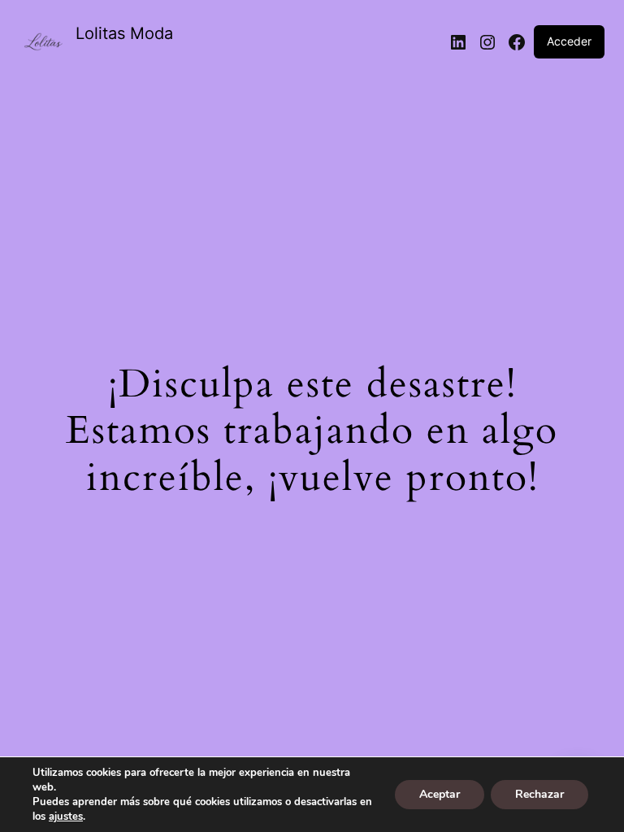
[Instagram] (487, 42)
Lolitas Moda (124, 33)
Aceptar (439, 794)
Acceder (569, 41)
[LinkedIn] (458, 42)
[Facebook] (516, 42)
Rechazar (539, 794)
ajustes (66, 816)
